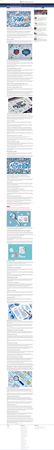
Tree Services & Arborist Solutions (26, 446)
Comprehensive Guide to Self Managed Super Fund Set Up (35, 6)
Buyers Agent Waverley (24, 432)
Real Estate (25, 4)
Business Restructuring (24, 429)
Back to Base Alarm (24, 427)
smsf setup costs (14, 10)
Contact (33, 4)
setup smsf (8, 10)
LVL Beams (23, 438)
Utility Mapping (23, 448)
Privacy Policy (9, 428)
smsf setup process (19, 10)
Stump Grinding (23, 442)
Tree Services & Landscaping (25, 447)
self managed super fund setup (14, 209)
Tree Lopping (23, 445)
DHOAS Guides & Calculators (25, 435)
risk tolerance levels (10, 63)
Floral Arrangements (24, 436)
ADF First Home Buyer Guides (25, 426)
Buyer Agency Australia (20, 4)
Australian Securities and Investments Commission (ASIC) (18, 414)
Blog (27, 4)
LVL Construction (24, 439)
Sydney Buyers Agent (24, 443)
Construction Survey (24, 434)
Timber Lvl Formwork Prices (25, 444)
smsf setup (11, 10)
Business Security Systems (25, 430)
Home (10, 4)
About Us (30, 4)
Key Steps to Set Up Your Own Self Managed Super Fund (15, 205)
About (8, 426)
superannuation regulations (29, 269)
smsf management (9, 34)
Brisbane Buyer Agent (14, 4)
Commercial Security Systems (25, 433)
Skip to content (2, 0)
